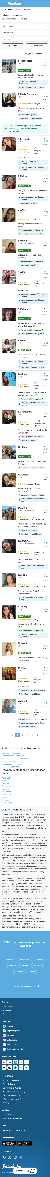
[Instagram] (15, 1157)
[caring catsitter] (25, 154)
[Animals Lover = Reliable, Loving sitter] (25, 621)
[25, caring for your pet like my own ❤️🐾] (25, 106)
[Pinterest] (21, 1157)
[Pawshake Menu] (3, 3)
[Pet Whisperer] (25, 681)
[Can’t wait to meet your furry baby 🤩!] (25, 713)
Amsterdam (6, 792)
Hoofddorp (6, 794)
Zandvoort (6, 800)
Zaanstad (5, 781)
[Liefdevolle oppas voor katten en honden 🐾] (25, 252)
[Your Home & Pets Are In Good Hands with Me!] (25, 587)
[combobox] (25, 26)
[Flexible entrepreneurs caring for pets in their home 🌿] (25, 321)
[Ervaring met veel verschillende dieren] (25, 221)
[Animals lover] (25, 287)
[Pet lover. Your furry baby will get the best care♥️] (25, 426)
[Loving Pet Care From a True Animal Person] (25, 189)
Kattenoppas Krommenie (12, 761)
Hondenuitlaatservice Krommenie (15, 758)
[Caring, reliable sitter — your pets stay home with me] (25, 74)
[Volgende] (37, 735)
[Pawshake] (14, 3)
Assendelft (6, 778)
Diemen (5, 797)
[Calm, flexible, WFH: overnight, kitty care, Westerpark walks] (25, 520)
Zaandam (5, 783)
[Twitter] (9, 1157)
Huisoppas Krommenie (11, 767)
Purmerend (6, 786)
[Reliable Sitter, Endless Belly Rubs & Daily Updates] (25, 457)
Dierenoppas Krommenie (12, 764)
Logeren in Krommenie (11, 753)
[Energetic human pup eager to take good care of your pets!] (25, 389)
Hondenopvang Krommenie (13, 756)
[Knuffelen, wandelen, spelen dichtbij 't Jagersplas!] (25, 652)
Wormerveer (7, 803)
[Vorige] (12, 735)
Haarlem (5, 789)
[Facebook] (4, 1157)
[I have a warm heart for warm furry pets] (25, 554)
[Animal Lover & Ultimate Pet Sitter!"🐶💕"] (25, 487)
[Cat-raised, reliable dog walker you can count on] (25, 353)
